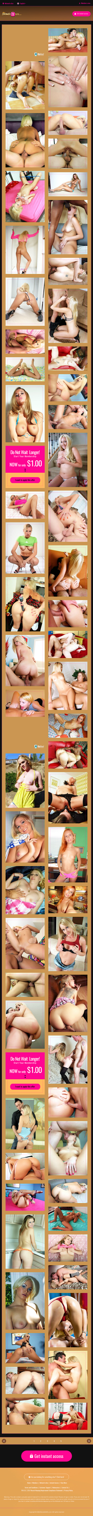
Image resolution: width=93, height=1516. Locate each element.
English (22, 3)
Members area (85, 3)
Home (29, 1483)
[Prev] (4, 1441)
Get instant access (82, 13)
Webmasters (56, 1487)
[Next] (89, 1441)
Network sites (9, 3)
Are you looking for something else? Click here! (47, 1476)
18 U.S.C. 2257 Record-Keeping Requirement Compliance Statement (41, 1490)
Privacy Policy (68, 1490)
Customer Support (45, 1487)
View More (64, 1483)
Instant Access (54, 1483)
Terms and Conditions (31, 1487)
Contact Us (65, 1487)
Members (35, 1483)
